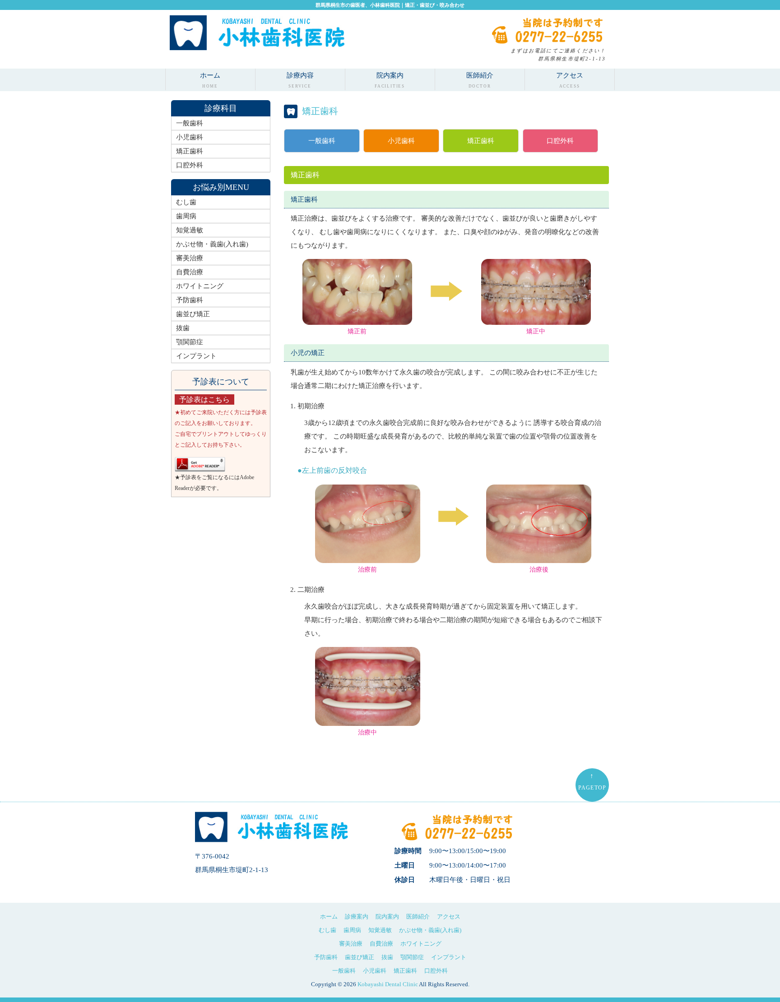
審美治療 (189, 258)
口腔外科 (560, 140)
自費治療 (189, 272)
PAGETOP (592, 781)
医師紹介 (479, 80)
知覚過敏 (189, 230)
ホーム (210, 80)
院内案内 (390, 80)
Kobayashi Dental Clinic (388, 984)
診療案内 (356, 917)
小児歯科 (401, 140)
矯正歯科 (480, 140)
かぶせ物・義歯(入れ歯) (212, 244)
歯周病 (186, 216)
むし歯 (186, 202)
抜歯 (183, 328)
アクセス (569, 80)
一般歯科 (321, 140)
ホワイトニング (199, 286)
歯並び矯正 (193, 314)
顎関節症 (189, 342)
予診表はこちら (204, 399)
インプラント (196, 356)
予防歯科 (189, 300)
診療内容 (300, 80)
